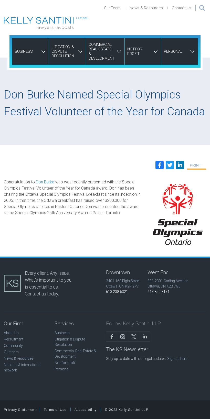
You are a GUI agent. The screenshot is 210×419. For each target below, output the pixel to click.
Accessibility (86, 410)
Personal (173, 51)
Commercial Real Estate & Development (101, 51)
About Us (11, 333)
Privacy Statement (20, 410)
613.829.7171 (159, 292)
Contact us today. (42, 293)
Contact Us (181, 8)
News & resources (19, 358)
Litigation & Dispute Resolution (63, 51)
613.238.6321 (117, 292)
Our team (11, 352)
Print (195, 165)
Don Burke (45, 182)
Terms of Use (55, 410)
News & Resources (146, 8)
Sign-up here (177, 359)
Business (24, 51)
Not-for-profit (135, 51)
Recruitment (13, 339)
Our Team (112, 8)
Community (13, 346)
